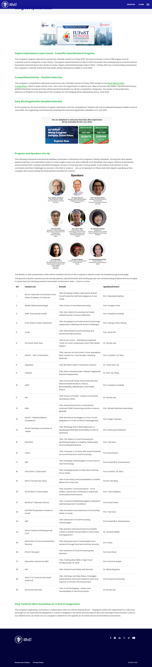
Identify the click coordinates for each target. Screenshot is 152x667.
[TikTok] (129, 638)
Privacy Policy (38, 662)
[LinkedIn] (120, 638)
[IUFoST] (19, 4)
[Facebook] (110, 638)
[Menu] (147, 5)
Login (141, 4)
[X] (124, 638)
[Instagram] (115, 638)
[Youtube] (133, 638)
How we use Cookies (22, 662)
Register (131, 4)
